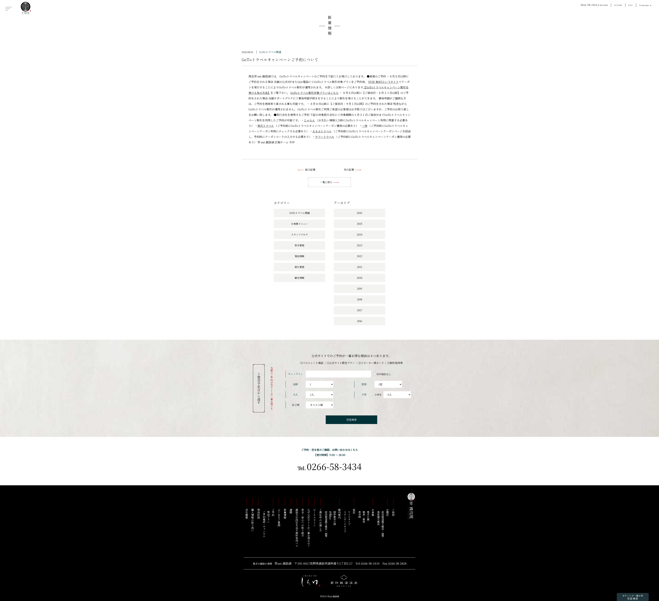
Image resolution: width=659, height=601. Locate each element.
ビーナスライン (314, 517)
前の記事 (310, 169)
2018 (359, 299)
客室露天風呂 (378, 518)
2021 (359, 267)
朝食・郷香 (364, 517)
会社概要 (246, 513)
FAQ (630, 5)
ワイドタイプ (349, 518)
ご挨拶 (393, 512)
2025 (359, 223)
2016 (359, 321)
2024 (359, 234)
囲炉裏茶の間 (334, 518)
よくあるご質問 (279, 517)
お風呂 (387, 512)
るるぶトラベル (322, 131)
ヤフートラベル (324, 137)
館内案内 (339, 513)
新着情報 (329, 26)
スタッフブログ (299, 234)
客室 (354, 511)
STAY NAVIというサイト (383, 82)
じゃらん (309, 120)
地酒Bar (330, 515)
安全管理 (299, 245)
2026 (359, 213)
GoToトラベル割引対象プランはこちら (314, 93)
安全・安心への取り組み (303, 522)
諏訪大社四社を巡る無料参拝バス (297, 527)
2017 (359, 310)
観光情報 (299, 277)
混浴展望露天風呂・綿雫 (382, 524)
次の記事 (349, 169)
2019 (359, 288)
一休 (364, 126)
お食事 (373, 512)
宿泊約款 (258, 513)
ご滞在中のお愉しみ (320, 520)
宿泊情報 (299, 256)
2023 (359, 245)
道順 (291, 511)
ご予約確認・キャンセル (264, 524)
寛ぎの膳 (368, 515)
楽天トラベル (265, 126)
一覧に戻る (326, 182)
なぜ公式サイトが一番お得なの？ (308, 527)
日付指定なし (384, 374)
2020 (359, 277)
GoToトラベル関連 (270, 52)
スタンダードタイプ (345, 522)
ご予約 (273, 512)
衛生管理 (299, 267)
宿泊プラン (268, 517)
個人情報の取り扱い (253, 520)
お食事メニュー (299, 223)
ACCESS (618, 5)
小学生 (378, 394)
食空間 (359, 514)
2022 (359, 256)
